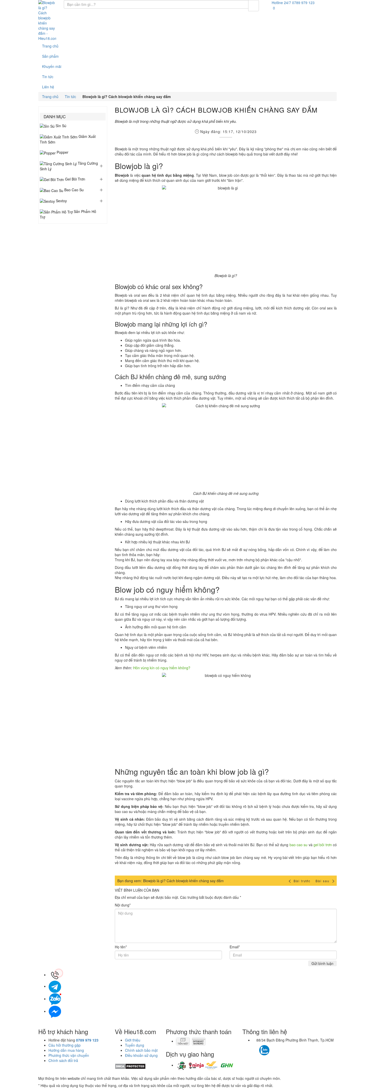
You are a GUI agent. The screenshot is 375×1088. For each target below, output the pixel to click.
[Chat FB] (54, 1011)
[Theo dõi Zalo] (264, 1049)
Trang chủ (50, 46)
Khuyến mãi (51, 66)
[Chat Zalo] (54, 998)
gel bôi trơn (323, 844)
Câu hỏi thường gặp (64, 1045)
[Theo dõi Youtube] (278, 1047)
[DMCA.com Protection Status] (130, 1065)
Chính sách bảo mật (141, 1050)
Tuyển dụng (134, 1045)
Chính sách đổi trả (63, 1060)
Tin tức (47, 76)
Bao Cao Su (73, 189)
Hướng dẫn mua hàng (66, 1050)
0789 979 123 (87, 1040)
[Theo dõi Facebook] (255, 1047)
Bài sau (323, 881)
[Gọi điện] (54, 974)
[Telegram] (54, 986)
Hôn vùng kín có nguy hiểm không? (161, 667)
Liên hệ (48, 86)
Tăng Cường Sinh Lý (69, 166)
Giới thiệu (132, 1040)
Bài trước (301, 881)
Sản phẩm (50, 56)
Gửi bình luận (322, 963)
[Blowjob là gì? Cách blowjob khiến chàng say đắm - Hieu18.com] (47, 20)
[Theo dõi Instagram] (273, 1047)
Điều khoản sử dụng (141, 1055)
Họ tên (121, 946)
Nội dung (123, 904)
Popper (62, 152)
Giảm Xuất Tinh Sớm (68, 139)
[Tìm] (253, 5)
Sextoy (61, 200)
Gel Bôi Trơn (74, 179)
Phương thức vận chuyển (68, 1055)
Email (235, 946)
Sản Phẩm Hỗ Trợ (68, 214)
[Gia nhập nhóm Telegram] (286, 1051)
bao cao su (299, 844)
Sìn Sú (60, 125)
